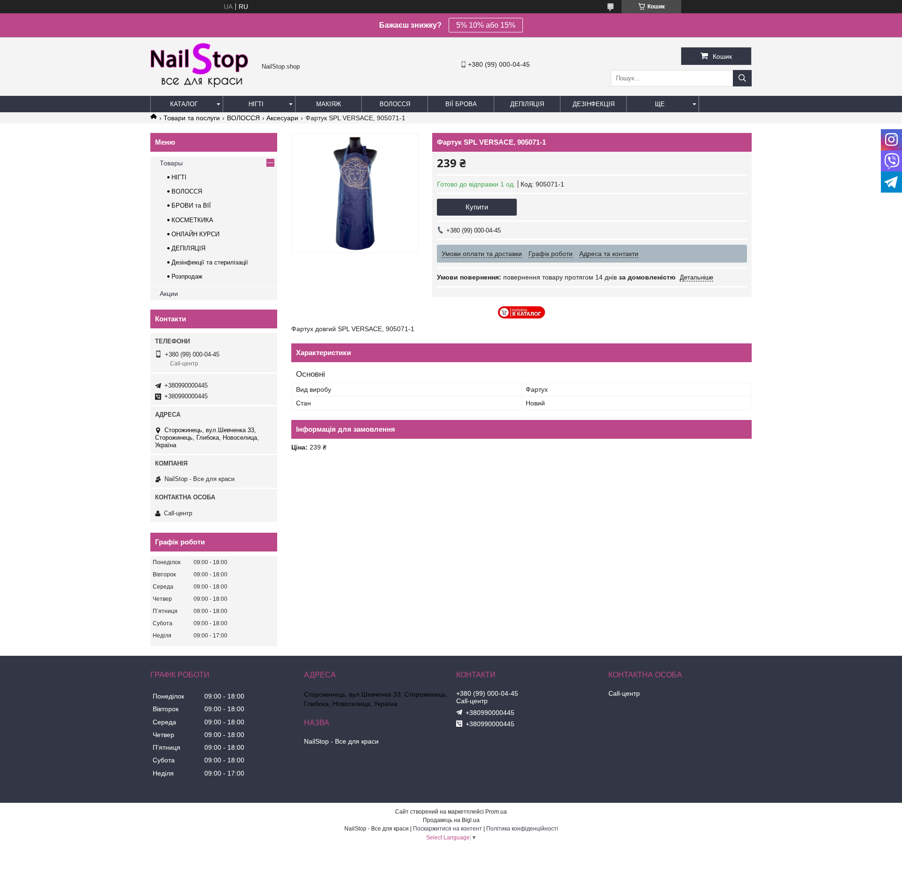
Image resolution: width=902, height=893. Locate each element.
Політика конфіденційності (522, 828)
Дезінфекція (593, 104)
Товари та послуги (191, 118)
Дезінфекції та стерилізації (209, 262)
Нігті (256, 104)
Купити (477, 207)
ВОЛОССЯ (243, 118)
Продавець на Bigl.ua (451, 820)
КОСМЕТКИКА (192, 220)
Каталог (184, 104)
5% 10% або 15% (485, 25)
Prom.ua (496, 811)
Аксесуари (282, 118)
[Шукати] (742, 78)
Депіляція (527, 104)
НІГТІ (179, 177)
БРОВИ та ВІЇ (191, 205)
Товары (171, 163)
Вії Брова (461, 104)
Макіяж (328, 104)
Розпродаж (186, 276)
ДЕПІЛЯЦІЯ (188, 248)
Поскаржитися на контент (447, 828)
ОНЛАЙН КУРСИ (195, 234)
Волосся (395, 104)
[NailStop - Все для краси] (203, 86)
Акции (169, 293)
